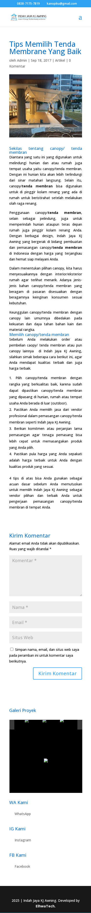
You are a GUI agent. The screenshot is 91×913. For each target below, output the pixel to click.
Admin (22, 60)
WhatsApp (23, 813)
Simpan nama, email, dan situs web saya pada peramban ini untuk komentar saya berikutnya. (44, 655)
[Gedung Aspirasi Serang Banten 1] (68, 724)
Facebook (22, 866)
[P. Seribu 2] (33, 725)
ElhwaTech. (46, 906)
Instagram (23, 840)
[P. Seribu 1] (15, 725)
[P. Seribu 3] (51, 725)
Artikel (60, 60)
